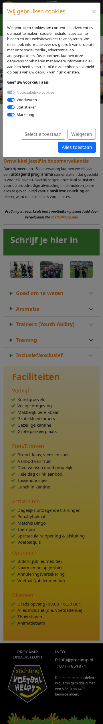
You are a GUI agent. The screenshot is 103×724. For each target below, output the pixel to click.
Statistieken (27, 107)
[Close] (94, 11)
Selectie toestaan (43, 134)
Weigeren (81, 134)
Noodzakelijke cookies (35, 92)
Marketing (25, 114)
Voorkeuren (27, 99)
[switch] (11, 100)
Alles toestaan (77, 147)
